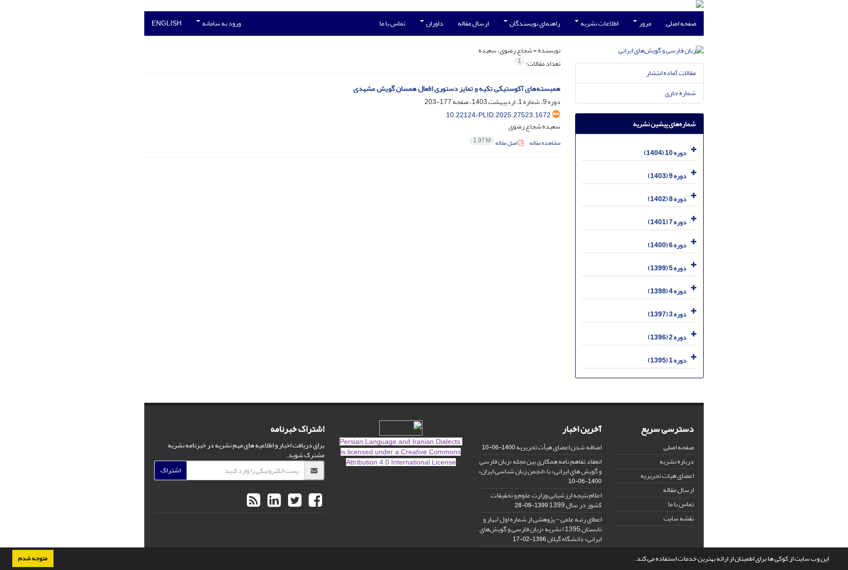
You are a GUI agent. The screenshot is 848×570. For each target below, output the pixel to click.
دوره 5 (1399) (667, 268)
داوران (434, 23)
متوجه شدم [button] (33, 558)
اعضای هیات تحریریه (667, 475)
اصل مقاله (496, 143)
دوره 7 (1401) (667, 222)
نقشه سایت (678, 518)
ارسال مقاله (473, 23)
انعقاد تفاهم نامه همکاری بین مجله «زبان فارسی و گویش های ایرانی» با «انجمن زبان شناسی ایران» (540, 466)
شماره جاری (680, 93)
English (167, 23)
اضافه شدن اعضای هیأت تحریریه (559, 447)
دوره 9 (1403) (667, 175)
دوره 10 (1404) (665, 152)
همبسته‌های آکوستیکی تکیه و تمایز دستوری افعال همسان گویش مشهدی (456, 88)
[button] (632, 559)
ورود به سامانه (221, 23)
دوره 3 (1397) (667, 314)
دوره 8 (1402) (667, 199)
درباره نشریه (677, 461)
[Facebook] (314, 500)
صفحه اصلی (681, 23)
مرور (644, 23)
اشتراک (170, 470)
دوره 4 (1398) (667, 291)
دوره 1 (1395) (667, 360)
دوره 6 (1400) (667, 245)
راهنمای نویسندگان (534, 23)
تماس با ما (392, 23)
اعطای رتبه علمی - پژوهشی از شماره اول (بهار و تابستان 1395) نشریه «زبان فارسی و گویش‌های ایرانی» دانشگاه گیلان (540, 529)
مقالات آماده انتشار (671, 72)
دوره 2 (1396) (667, 337)
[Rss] (253, 500)
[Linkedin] (273, 500)
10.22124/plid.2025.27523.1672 (498, 115)
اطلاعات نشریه (599, 23)
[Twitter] (293, 500)
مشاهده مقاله (545, 143)
